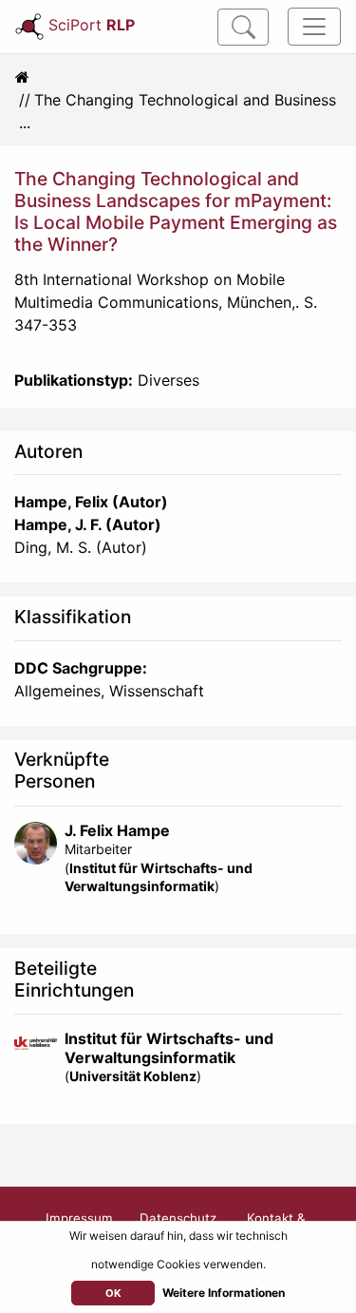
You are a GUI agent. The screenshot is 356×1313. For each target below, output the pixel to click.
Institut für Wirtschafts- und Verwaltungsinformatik (169, 1047)
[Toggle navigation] (314, 27)
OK (113, 1293)
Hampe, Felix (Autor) (91, 501)
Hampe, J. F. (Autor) (87, 524)
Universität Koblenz (133, 1076)
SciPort (91, 24)
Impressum (79, 1218)
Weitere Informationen (223, 1292)
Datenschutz (178, 1218)
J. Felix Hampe (117, 830)
